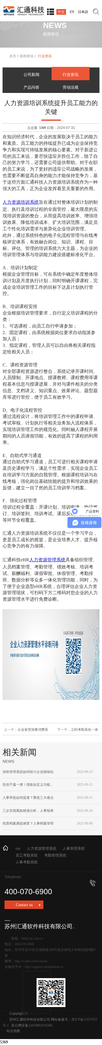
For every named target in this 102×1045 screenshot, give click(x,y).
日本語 (83, 12)
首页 (12, 56)
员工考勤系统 (27, 855)
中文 (61, 12)
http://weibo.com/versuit (31, 961)
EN (72, 12)
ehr (18, 848)
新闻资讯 (26, 56)
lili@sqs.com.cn (32, 938)
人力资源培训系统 (21, 202)
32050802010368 (40, 1025)
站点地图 (13, 1031)
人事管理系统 (74, 848)
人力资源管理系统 (47, 559)
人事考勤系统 (27, 862)
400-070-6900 (28, 891)
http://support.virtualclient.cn (44, 967)
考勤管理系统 (55, 855)
